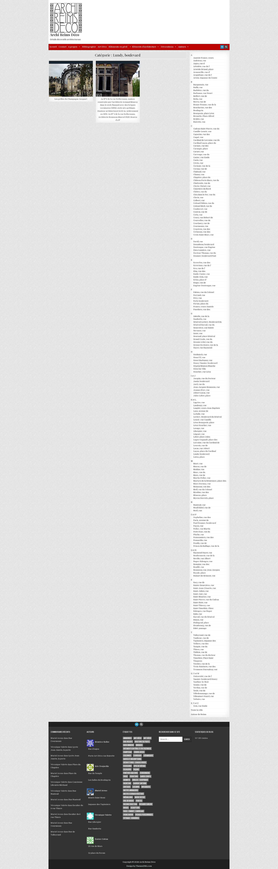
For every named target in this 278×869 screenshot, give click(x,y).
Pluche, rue (198, 535)
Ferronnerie (145, 773)
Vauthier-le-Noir (201, 682)
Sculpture (135, 807)
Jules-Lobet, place (201, 396)
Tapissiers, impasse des (204, 641)
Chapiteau (127, 752)
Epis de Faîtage (139, 766)
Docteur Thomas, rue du (204, 253)
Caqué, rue (198, 137)
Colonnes (127, 755)
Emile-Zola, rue (200, 277)
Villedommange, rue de (204, 693)
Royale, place (199, 573)
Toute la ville (197, 710)
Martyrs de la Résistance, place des (209, 481)
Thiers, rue (198, 649)
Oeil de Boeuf (128, 800)
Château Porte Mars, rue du (206, 180)
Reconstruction (130, 804)
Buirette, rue (199, 122)
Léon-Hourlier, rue (202, 425)
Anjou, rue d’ (199, 63)
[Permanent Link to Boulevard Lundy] (71, 80)
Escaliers (127, 769)
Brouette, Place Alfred (203, 116)
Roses (126, 807)
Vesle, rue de (199, 691)
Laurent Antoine (139, 783)
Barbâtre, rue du (201, 90)
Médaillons (128, 797)
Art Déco (147, 738)
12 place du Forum (96, 853)
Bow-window (128, 745)
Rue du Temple (95, 773)
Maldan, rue (198, 469)
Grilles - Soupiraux (140, 779)
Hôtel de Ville (199, 369)
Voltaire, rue (199, 699)
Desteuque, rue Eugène (204, 247)
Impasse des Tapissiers (99, 804)
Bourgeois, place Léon (203, 113)
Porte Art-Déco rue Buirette (101, 756)
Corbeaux (137, 755)
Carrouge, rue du (201, 154)
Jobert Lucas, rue (201, 393)
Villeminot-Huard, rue (203, 696)
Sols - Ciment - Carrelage (134, 811)
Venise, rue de (199, 685)
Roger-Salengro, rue (202, 561)
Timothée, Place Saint (203, 658)
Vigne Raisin (128, 814)
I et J (193, 376)
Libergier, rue (199, 431)
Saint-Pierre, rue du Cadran (206, 600)
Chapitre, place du (201, 177)
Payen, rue (198, 526)
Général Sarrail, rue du (203, 325)
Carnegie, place (200, 149)
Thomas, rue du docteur (204, 655)
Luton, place (199, 457)
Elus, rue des (199, 271)
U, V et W (195, 673)
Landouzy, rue (199, 405)
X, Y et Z (195, 703)
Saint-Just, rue (200, 594)
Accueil (53, 47)
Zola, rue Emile (200, 706)
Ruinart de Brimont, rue (204, 576)
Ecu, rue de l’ (199, 268)
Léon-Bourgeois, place (203, 422)
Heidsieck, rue (200, 354)
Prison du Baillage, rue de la (206, 546)
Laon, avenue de (200, 411)
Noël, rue (197, 510)
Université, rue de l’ (202, 676)
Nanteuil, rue (199, 505)
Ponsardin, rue (200, 540)
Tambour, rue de (201, 638)
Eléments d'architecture (144, 47)
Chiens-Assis (139, 752)
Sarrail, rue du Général (203, 617)
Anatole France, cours (203, 58)
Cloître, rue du (200, 192)
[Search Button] (226, 47)
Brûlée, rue (198, 119)
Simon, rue (198, 620)
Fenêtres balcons (131, 773)
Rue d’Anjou (93, 749)
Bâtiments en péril (118, 47)
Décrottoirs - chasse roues (135, 762)
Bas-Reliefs (128, 741)
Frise (125, 776)
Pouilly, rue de (200, 543)
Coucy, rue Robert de (203, 217)
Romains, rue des (201, 564)
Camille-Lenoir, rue (202, 131)
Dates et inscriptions (132, 759)
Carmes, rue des (201, 146)
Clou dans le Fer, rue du (204, 195)
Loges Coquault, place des (205, 440)
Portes (139, 800)
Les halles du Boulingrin (99, 780)
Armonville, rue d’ (201, 72)
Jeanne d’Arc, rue (201, 390)
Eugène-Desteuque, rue (204, 286)
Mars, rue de (199, 475)
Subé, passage (199, 628)
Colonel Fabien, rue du (203, 203)
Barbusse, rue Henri (202, 93)
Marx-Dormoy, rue (202, 484)
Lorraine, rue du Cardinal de (206, 443)
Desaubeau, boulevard (203, 244)
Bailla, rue (198, 87)
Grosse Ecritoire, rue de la (205, 345)
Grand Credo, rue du (202, 339)
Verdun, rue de (200, 688)
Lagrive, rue (199, 402)
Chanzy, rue (198, 174)
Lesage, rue (198, 428)
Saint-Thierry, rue (201, 605)
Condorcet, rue (200, 209)
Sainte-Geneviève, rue (203, 585)
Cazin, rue (198, 160)
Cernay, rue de (200, 169)
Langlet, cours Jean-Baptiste (206, 408)
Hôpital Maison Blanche (204, 366)
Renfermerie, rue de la (203, 556)
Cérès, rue (198, 163)
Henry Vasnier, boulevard (205, 363)
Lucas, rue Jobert (201, 448)
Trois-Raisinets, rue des (204, 666)
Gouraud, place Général (204, 336)
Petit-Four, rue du (201, 532)
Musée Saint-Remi (96, 798)
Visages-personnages (144, 814)
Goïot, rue (197, 333)
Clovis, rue (198, 197)
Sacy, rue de (198, 582)
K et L (193, 400)
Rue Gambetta (94, 829)
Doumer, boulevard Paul (204, 256)
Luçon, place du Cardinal (204, 451)
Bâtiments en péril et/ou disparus (137, 748)
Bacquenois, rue (200, 85)
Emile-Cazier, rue (201, 274)
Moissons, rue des (201, 487)
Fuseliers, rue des (201, 309)
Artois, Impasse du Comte (205, 78)
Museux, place (200, 495)
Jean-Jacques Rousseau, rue (206, 387)
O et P (193, 515)
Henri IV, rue (199, 357)
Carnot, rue (198, 152)
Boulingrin (198, 110)
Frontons (134, 776)
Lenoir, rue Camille (202, 420)
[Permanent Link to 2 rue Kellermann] (118, 80)
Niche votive (140, 797)
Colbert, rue (199, 200)
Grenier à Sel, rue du (202, 342)
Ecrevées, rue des (201, 262)
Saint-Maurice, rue (202, 597)
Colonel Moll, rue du (202, 206)
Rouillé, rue (198, 567)
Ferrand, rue (199, 295)
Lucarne (136, 786)
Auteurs (182, 47)
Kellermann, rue (109, 68)
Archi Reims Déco (64, 34)
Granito (127, 779)
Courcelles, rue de (201, 220)
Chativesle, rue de (201, 183)
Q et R (193, 550)
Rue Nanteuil (74, 799)
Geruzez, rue (199, 331)
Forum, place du (200, 304)
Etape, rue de (199, 283)
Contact (62, 47)
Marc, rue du (199, 472)
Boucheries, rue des (202, 107)
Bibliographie (89, 47)
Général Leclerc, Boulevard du (207, 322)
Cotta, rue (197, 215)
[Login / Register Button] (222, 47)
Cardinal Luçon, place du (204, 143)
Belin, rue (197, 99)
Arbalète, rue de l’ (201, 66)
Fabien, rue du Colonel (203, 292)
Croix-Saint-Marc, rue (203, 235)
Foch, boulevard (200, 301)
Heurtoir (127, 783)
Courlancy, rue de (201, 223)
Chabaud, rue (199, 172)
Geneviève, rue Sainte (203, 328)
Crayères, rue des (201, 229)
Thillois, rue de (200, 652)
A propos (72, 47)
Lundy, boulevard (72, 68)
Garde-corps (145, 776)
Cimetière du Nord (202, 189)
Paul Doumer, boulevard (204, 523)
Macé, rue (198, 464)
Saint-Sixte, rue (200, 602)
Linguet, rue (199, 434)
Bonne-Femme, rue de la (204, 105)
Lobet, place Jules (201, 437)
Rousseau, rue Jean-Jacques (206, 570)
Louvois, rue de (200, 445)
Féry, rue (197, 298)
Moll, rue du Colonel (202, 489)
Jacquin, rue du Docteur (204, 378)
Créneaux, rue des (201, 232)
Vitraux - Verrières (131, 818)
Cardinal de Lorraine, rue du (206, 140)
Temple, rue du (200, 646)
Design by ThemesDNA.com (139, 866)
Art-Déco (102, 47)
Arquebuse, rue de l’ (202, 75)
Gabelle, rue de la (201, 316)
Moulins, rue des (201, 492)
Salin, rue (197, 614)
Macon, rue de (199, 466)
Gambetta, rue (199, 319)
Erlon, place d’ (199, 280)
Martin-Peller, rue (201, 478)
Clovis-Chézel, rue (202, 186)
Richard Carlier (145, 804)
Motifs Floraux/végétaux (133, 793)
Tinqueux (197, 661)
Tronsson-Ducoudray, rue (205, 669)
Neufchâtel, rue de (202, 508)
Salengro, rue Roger (202, 611)
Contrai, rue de (200, 212)
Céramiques (148, 755)
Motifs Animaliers (131, 790)
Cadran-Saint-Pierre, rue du (206, 129)
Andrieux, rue (199, 61)
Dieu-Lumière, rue (202, 250)
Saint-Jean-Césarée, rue (204, 588)
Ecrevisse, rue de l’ (202, 265)
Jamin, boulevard (201, 381)
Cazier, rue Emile (201, 157)
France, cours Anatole (203, 307)
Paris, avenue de (201, 520)
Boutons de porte (142, 741)
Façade (136, 769)
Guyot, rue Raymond (202, 348)
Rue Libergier (94, 822)
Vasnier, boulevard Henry (205, 679)
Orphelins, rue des (202, 517)
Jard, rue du (199, 384)
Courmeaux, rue (200, 226)
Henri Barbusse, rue (202, 360)
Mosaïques (146, 786)
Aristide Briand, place (203, 69)
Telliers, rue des (201, 644)
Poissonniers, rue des (203, 537)
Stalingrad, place (201, 623)
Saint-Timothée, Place (203, 608)
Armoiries (127, 738)
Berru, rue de (199, 102)
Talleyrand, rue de (201, 635)
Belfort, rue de (200, 96)
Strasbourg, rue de (202, 625)
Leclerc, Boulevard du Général (207, 417)
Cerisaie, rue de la (201, 166)
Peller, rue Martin (201, 529)
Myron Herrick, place (203, 498)
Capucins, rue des (201, 134)
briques (139, 745)
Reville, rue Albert (201, 558)
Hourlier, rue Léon (202, 372)
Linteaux (127, 786)
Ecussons (127, 766)
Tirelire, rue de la (201, 664)
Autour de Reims (198, 714)
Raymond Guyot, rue (202, 553)
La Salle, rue (199, 414)
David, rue (198, 241)
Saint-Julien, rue (201, 591)
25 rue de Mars (95, 846)
